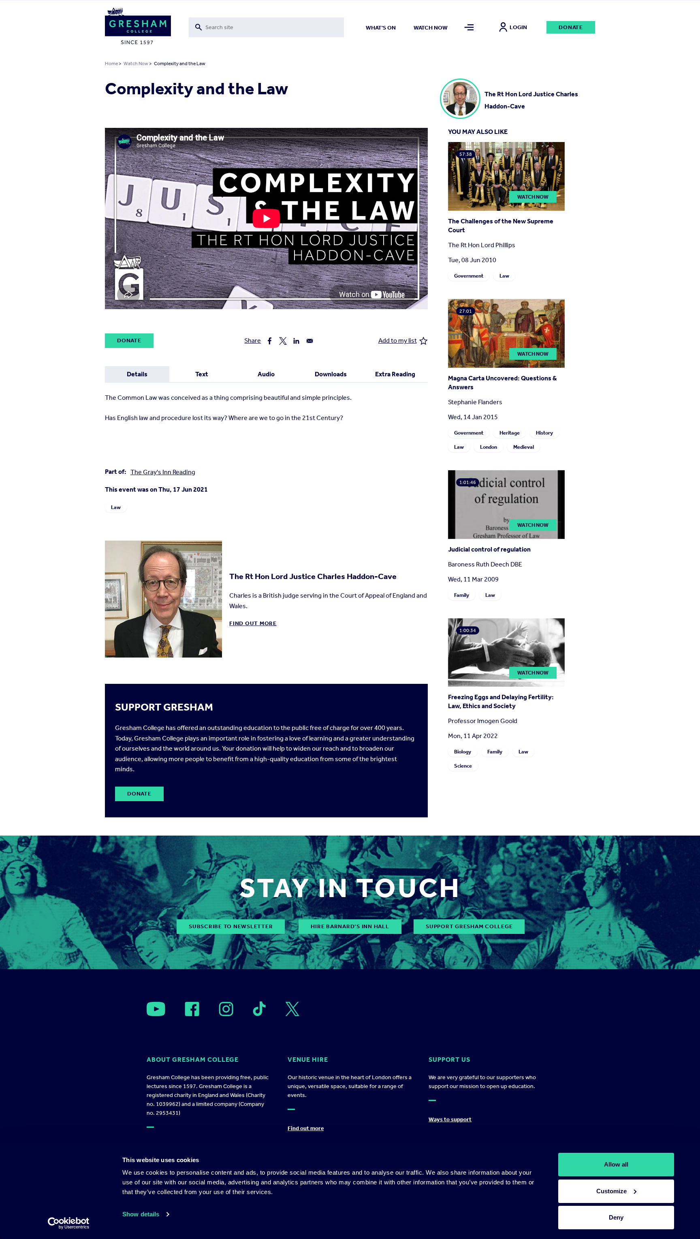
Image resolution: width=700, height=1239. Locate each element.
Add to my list (397, 340)
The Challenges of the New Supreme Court (500, 225)
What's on (381, 27)
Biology (462, 752)
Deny (616, 1217)
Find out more (253, 623)
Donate (571, 27)
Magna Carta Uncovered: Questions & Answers (502, 382)
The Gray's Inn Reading (162, 472)
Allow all (616, 1164)
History (544, 433)
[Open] (156, 1009)
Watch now (431, 27)
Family (461, 595)
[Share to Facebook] (270, 341)
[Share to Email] (310, 341)
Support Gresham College (469, 926)
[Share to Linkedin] (296, 341)
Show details (140, 1214)
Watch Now (136, 63)
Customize (611, 1191)
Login (518, 27)
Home (111, 63)
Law (116, 507)
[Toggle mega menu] (469, 27)
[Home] (138, 27)
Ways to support (450, 1119)
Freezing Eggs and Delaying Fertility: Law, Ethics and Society (501, 701)
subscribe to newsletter (231, 926)
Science (463, 766)
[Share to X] (283, 341)
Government (468, 276)
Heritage (509, 433)
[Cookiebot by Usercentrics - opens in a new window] (68, 1223)
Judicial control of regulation (489, 549)
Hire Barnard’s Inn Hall (350, 926)
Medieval (523, 447)
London (488, 447)
